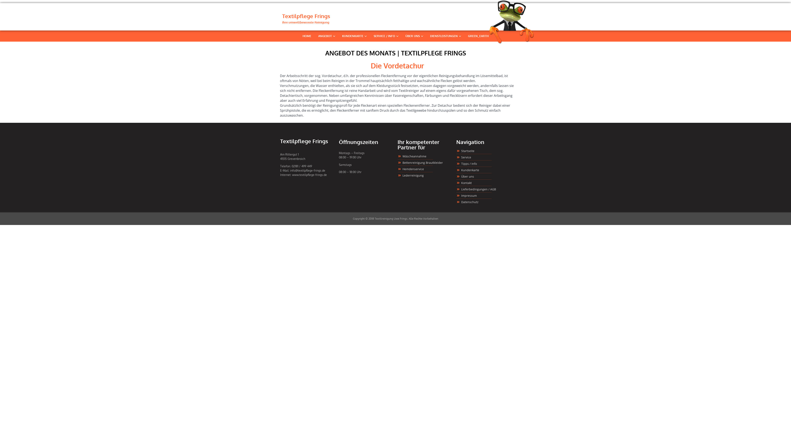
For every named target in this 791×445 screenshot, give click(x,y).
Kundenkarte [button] (352, 36)
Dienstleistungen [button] (444, 36)
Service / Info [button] (384, 36)
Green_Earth (478, 36)
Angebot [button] (325, 36)
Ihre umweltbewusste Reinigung (305, 22)
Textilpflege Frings (306, 16)
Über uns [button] (412, 36)
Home (307, 36)
